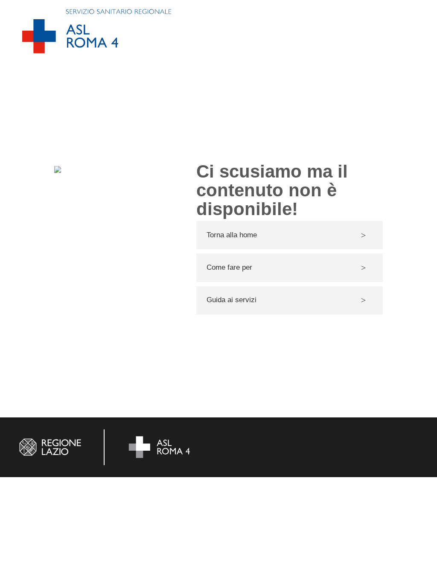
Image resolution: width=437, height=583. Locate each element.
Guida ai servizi (231, 300)
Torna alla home (232, 235)
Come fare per (229, 267)
